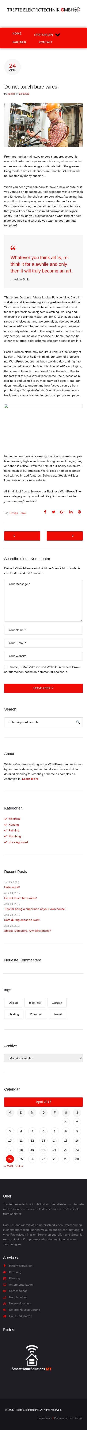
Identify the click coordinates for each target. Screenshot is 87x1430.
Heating (13, 824)
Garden (57, 1002)
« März (9, 1166)
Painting (13, 830)
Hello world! (12, 887)
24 (10, 1159)
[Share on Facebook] (45, 511)
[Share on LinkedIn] (71, 511)
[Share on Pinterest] (79, 511)
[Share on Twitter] (53, 511)
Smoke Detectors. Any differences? (27, 930)
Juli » (19, 1166)
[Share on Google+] (62, 512)
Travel (22, 513)
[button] (48, 35)
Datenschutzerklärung (68, 1418)
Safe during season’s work (21, 919)
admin (11, 93)
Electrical (24, 93)
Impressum (45, 1418)
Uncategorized (18, 842)
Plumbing (14, 836)
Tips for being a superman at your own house (34, 909)
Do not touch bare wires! (20, 898)
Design (14, 513)
